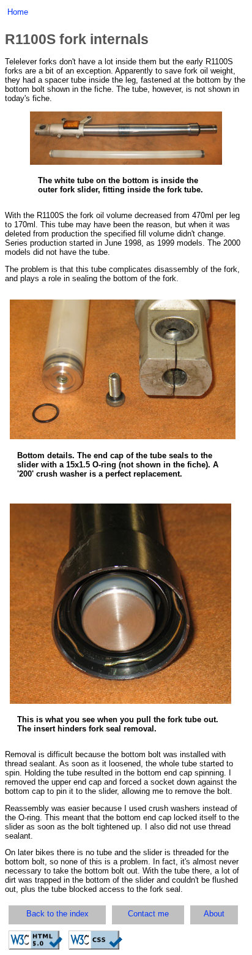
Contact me (148, 913)
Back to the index (57, 913)
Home (17, 12)
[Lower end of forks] (122, 436)
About (214, 913)
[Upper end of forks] (120, 701)
